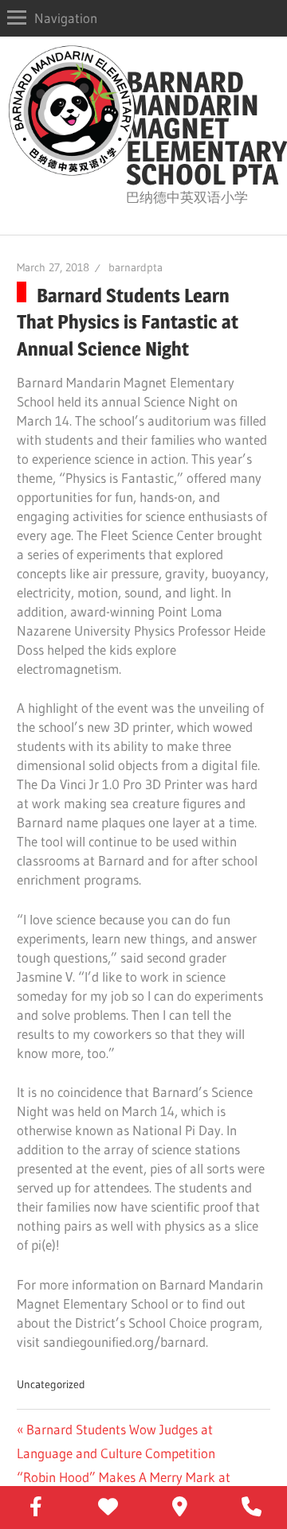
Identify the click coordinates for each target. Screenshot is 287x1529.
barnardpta (135, 267)
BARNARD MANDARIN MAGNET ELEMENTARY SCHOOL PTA (206, 128)
